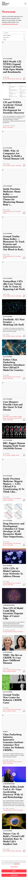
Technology (18, 78)
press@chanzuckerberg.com (10, 24)
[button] (14, 35)
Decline (14, 871)
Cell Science (6, 416)
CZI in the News (7, 78)
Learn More (16, 863)
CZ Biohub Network (7, 211)
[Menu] (25, 4)
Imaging (19, 416)
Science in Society (11, 671)
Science (13, 78)
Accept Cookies (14, 875)
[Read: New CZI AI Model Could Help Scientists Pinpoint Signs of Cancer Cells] (14, 610)
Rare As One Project (7, 418)
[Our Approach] (5, 4)
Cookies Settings (14, 866)
